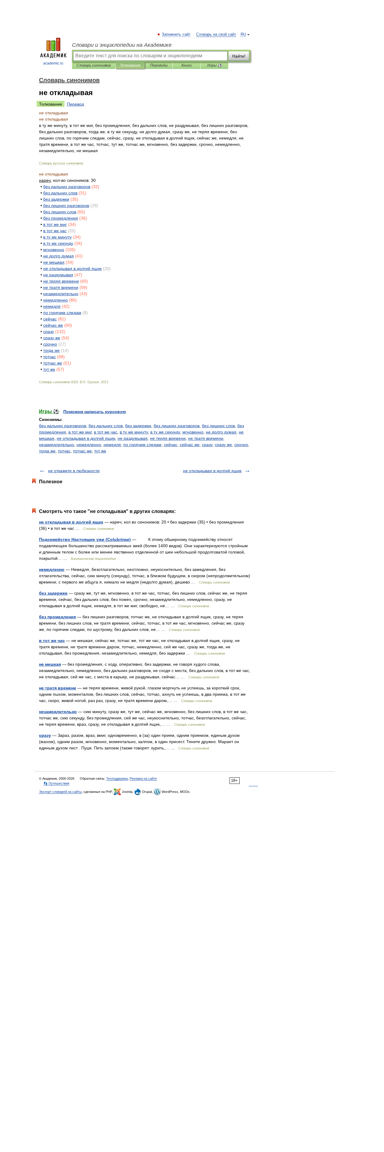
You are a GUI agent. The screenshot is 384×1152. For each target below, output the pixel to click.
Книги (187, 65)
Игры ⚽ (214, 65)
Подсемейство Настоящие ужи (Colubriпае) (85, 539)
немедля (112, 444)
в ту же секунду (165, 432)
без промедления (57, 616)
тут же (100, 450)
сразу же (223, 444)
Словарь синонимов (93, 65)
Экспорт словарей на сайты (60, 792)
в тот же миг (80, 432)
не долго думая (221, 432)
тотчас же (82, 450)
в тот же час (105, 432)
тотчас (64, 450)
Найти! (238, 56)
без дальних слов (105, 425)
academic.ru (53, 63)
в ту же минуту (134, 432)
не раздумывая (133, 438)
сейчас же (190, 444)
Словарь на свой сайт (216, 34)
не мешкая (50, 664)
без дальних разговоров (62, 425)
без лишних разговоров (177, 425)
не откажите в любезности (74, 470)
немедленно (88, 444)
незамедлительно (56, 444)
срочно (241, 444)
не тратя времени (205, 438)
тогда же (47, 450)
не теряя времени (168, 438)
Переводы (159, 65)
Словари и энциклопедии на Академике (122, 45)
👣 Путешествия (56, 783)
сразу (207, 444)
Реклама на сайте (143, 778)
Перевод (75, 104)
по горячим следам (142, 444)
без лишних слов (218, 425)
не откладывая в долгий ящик (86, 438)
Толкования (130, 65)
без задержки (138, 425)
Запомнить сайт (176, 34)
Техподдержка (117, 778)
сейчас (170, 444)
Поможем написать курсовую (94, 411)
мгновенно (192, 432)
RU (243, 34)
